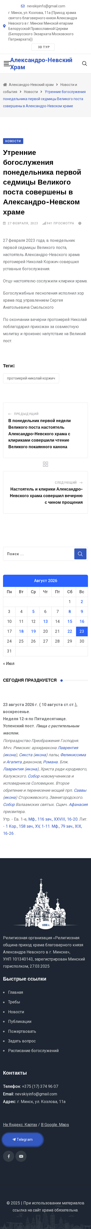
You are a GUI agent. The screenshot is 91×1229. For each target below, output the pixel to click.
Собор (33, 776)
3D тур (44, 47)
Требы (14, 1002)
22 (69, 631)
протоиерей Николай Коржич (31, 378)
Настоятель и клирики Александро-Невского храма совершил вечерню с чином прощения (46, 495)
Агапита (14, 762)
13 (45, 621)
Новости (16, 1011)
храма (47, 1210)
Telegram (24, 1139)
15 (69, 621)
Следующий (66, 482)
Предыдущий (26, 414)
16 (82, 621)
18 (21, 631)
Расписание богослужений (33, 1050)
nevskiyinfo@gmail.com (46, 6)
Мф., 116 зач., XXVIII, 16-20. (53, 819)
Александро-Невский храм (41, 64)
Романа (50, 762)
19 (33, 631)
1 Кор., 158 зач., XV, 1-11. (28, 826)
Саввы (80, 790)
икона (10, 754)
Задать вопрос (22, 1041)
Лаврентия (68, 747)
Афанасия (78, 804)
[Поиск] (84, 63)
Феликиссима (73, 754)
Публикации (19, 1021)
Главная (15, 992)
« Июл (8, 663)
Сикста (25, 754)
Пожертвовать (22, 1031)
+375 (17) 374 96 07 (40, 1086)
